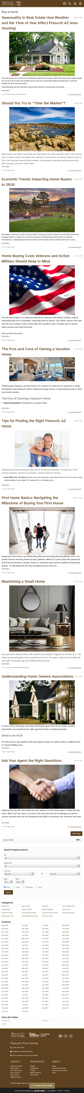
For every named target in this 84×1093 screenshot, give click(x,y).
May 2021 (65, 975)
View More (6, 90)
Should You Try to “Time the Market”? (33, 103)
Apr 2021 (5, 978)
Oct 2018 (45, 1001)
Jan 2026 (65, 929)
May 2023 (65, 955)
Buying (32, 1066)
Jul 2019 (25, 995)
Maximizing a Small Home (23, 581)
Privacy (67, 1091)
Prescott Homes (7, 913)
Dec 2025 (5, 932)
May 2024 (65, 945)
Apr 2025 (5, 939)
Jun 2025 (45, 935)
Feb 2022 (45, 968)
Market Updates (47, 909)
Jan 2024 (65, 948)
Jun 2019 (45, 995)
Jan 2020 (65, 988)
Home (8, 887)
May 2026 (65, 925)
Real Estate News (68, 913)
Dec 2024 (5, 942)
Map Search (14, 1068)
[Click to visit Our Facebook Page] (60, 1036)
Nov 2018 (25, 1001)
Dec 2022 (5, 962)
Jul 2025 (25, 935)
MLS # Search (15, 1073)
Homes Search (27, 909)
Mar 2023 (25, 958)
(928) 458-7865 (18, 1047)
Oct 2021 (45, 972)
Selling (32, 1070)
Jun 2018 (45, 1005)
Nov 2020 (25, 981)
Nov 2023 (25, 952)
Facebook (45, 1021)
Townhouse (29, 887)
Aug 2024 (5, 945)
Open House (66, 909)
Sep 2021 (65, 972)
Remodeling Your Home (22, 667)
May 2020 (65, 985)
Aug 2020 (5, 985)
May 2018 (65, 1005)
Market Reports (35, 1073)
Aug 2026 (5, 925)
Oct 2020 (45, 981)
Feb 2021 (45, 978)
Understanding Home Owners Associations (37, 676)
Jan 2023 (65, 958)
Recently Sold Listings (59, 1070)
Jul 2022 (25, 965)
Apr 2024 (5, 948)
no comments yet (74, 94)
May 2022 (65, 965)
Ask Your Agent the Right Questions (32, 760)
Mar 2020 (25, 988)
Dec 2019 (5, 991)
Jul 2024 (25, 945)
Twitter (4, 1024)
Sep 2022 (65, 962)
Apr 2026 (5, 929)
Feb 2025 (45, 939)
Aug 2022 (5, 965)
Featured (45, 906)
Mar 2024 (25, 948)
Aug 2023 (5, 955)
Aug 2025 (5, 935)
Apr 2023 (5, 958)
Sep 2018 (65, 1001)
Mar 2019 (25, 998)
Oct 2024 (45, 942)
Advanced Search (16, 1066)
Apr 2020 (5, 988)
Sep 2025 (65, 932)
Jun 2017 (5, 1011)
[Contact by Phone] (69, 3)
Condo (18, 887)
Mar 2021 (25, 978)
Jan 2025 (65, 939)
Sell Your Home (47, 916)
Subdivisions (34, 1068)
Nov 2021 (25, 972)
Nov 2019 (25, 991)
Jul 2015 (25, 1011)
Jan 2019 (65, 998)
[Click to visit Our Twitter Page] (71, 1036)
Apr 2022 (5, 968)
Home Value (34, 1075)
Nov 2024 (25, 942)
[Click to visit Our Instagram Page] (65, 1036)
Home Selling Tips (20, 94)
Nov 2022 (25, 962)
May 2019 (65, 995)
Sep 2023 (65, 952)
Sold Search (14, 1075)
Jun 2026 (45, 925)
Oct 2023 (45, 952)
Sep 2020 (65, 981)
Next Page (76, 833)
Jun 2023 (45, 955)
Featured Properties (59, 1068)
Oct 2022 (45, 962)
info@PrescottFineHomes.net (22, 1051)
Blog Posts (5, 906)
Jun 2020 (45, 985)
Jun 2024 (45, 945)
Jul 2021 (25, 975)
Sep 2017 (65, 1008)
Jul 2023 (25, 955)
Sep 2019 (65, 991)
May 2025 (65, 935)
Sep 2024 (65, 942)
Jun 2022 (45, 965)
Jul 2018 (25, 1005)
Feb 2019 (45, 998)
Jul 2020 (25, 985)
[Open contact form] (64, 3)
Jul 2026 (25, 925)
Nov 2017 (45, 1008)
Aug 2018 (5, 1005)
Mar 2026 (25, 929)
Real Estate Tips (7, 916)
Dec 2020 (5, 981)
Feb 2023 (45, 958)
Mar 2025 (25, 939)
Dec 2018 (5, 1001)
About (54, 1066)
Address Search (15, 1077)
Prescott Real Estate (29, 913)
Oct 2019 (45, 991)
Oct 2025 (45, 932)
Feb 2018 (5, 1008)
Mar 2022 (25, 968)
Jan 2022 (65, 968)
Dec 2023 (5, 952)
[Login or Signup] (75, 3)
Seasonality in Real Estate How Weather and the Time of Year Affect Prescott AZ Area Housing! (40, 23)
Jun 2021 (45, 975)
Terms (60, 1091)
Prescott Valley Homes (50, 913)
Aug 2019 (5, 995)
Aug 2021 (5, 975)
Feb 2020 (45, 988)
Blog (53, 1073)
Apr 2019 (5, 998)
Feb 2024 (45, 948)
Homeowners (6, 909)
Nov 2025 (25, 932)
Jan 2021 (65, 978)
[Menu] (80, 3)
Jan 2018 (25, 1008)
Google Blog (6, 1021)
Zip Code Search (16, 1070)
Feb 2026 (45, 929)
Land (40, 887)
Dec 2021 (5, 972)
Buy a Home (11, 94)
